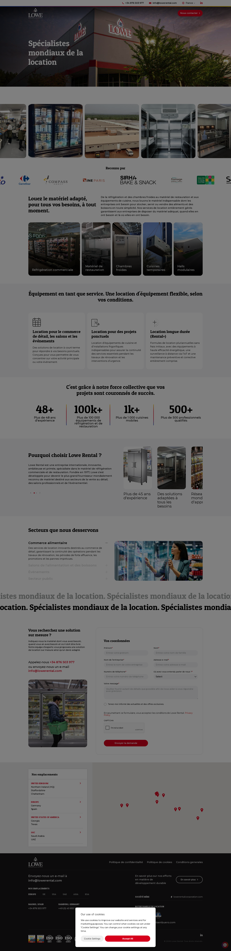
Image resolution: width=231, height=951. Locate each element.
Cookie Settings (92, 938)
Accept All (127, 938)
